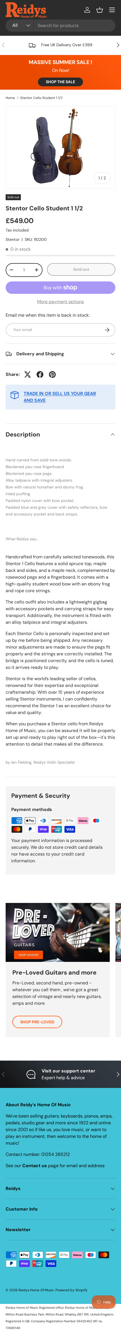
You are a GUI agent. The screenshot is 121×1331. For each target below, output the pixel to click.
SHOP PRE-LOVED (37, 1021)
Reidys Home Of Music (36, 1290)
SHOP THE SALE (60, 81)
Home (10, 98)
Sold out (81, 269)
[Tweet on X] (27, 374)
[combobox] (60, 25)
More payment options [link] (60, 302)
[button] (99, 10)
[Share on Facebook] (40, 374)
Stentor (12, 239)
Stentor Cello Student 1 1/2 (41, 98)
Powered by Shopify (71, 1290)
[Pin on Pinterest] (52, 374)
